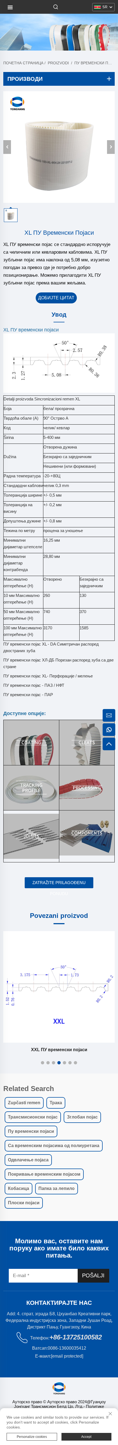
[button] (42, 1062)
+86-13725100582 (75, 1337)
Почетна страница (23, 63)
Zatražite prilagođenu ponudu (59, 884)
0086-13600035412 (67, 1348)
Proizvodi (58, 63)
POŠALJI (93, 1275)
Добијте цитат (56, 297)
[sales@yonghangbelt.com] (109, 715)
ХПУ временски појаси (59, 1049)
